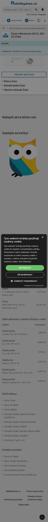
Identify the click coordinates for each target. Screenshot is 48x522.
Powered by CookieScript (34, 286)
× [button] (42, 237)
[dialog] (24, 261)
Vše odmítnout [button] (24, 274)
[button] (24, 281)
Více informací (25, 261)
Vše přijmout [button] (25, 268)
